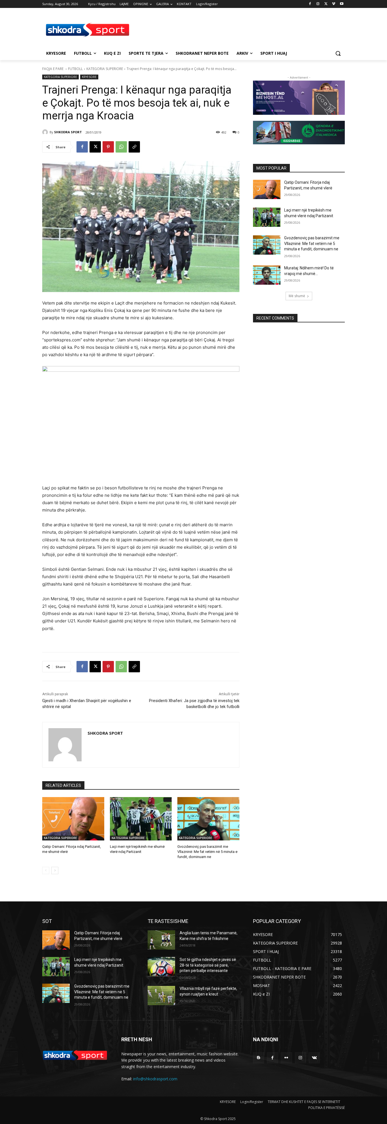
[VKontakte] (314, 1057)
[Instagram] (318, 4)
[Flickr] (286, 1057)
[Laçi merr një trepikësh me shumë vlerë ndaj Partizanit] (141, 818)
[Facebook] (310, 4)
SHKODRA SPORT (68, 132)
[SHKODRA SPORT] (46, 132)
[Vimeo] (333, 4)
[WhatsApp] (121, 147)
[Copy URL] (134, 147)
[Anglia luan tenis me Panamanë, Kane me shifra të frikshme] (161, 940)
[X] (326, 4)
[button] (338, 53)
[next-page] (54, 870)
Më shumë (297, 295)
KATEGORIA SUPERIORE (104, 68)
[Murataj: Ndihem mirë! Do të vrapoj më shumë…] (266, 275)
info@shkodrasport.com (155, 1078)
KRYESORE (89, 77)
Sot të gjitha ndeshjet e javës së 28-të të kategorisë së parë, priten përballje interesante (208, 965)
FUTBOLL (75, 68)
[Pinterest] (108, 147)
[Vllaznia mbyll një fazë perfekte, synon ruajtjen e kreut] (161, 995)
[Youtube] (341, 4)
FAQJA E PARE (53, 68)
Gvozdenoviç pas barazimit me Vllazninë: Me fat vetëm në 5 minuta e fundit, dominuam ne (207, 851)
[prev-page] (45, 870)
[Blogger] (258, 1057)
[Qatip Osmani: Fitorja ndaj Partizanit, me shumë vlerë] (73, 818)
